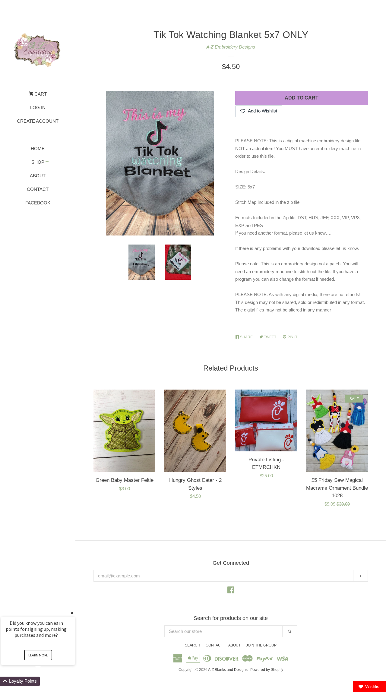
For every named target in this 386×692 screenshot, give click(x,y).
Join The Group (261, 645)
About (38, 175)
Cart (40, 93)
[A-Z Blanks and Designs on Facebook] (231, 591)
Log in (38, 107)
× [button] (72, 613)
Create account (38, 121)
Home (38, 148)
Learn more (38, 655)
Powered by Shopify (266, 670)
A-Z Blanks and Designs (228, 670)
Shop (37, 162)
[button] (45, 681)
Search (192, 645)
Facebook (37, 202)
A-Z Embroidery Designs (230, 46)
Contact (38, 189)
